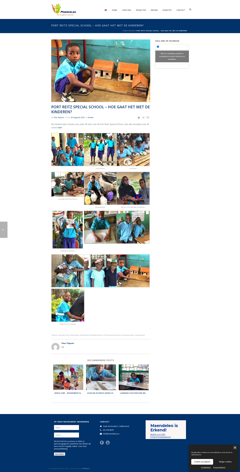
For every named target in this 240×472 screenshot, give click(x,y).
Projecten (141, 10)
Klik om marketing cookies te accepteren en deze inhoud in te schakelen (172, 56)
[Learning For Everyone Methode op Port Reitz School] (134, 377)
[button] (235, 447)
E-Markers (86, 468)
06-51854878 (108, 430)
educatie (61, 335)
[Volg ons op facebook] (102, 443)
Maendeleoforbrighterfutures (91, 335)
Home (114, 10)
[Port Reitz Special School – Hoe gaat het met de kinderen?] (100, 70)
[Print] (139, 117)
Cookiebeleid (205, 467)
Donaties (167, 10)
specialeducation (127, 335)
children (54, 335)
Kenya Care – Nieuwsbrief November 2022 (68, 393)
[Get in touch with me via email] (63, 347)
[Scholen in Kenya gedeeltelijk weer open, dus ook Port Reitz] (101, 377)
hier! (60, 127)
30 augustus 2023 (78, 117)
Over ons (126, 10)
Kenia (68, 335)
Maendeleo (75, 335)
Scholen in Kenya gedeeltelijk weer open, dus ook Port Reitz (101, 393)
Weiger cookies (225, 462)
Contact (180, 10)
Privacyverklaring (219, 467)
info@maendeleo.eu (111, 434)
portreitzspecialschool (112, 335)
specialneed (140, 335)
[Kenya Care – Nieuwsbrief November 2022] (68, 377)
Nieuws (154, 10)
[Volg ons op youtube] (108, 443)
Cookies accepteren (202, 462)
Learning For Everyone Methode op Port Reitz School (134, 393)
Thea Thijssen (59, 117)
